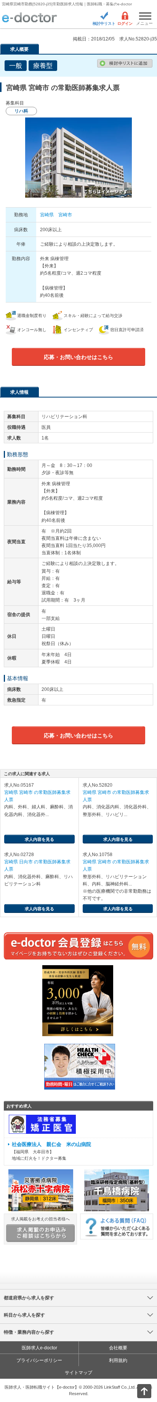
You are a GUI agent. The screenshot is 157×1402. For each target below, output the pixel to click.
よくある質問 (116, 1226)
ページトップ (138, 1390)
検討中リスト (104, 23)
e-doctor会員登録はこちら (78, 945)
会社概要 (118, 1347)
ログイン (125, 23)
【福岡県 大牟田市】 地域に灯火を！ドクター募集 (51, 1151)
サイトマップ (78, 1372)
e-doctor (29, 18)
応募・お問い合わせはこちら (78, 357)
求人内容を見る (39, 839)
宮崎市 (65, 214)
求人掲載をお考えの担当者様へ (40, 1219)
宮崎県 (47, 214)
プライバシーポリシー (39, 1360)
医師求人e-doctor (39, 1347)
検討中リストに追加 (124, 63)
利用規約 (118, 1360)
